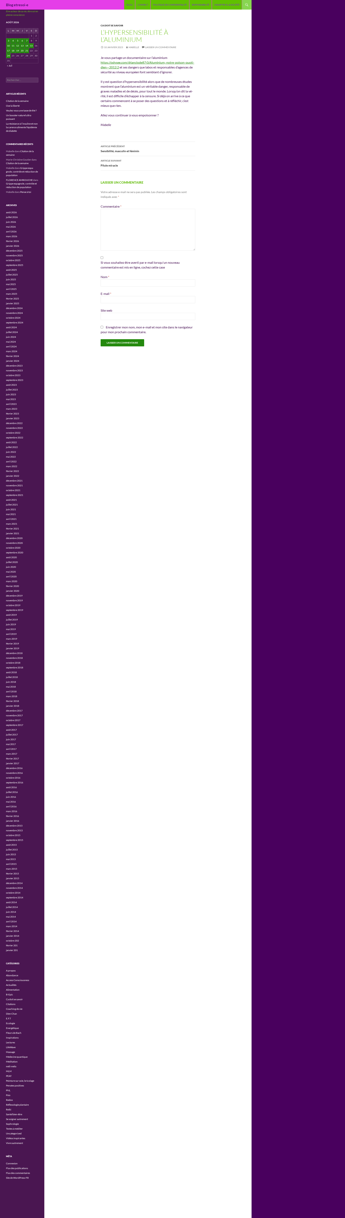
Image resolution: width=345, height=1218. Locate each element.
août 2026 (11, 212)
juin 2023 (11, 394)
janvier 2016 (12, 820)
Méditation (12, 1061)
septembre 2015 (14, 839)
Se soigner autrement (17, 1119)
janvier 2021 (12, 533)
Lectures (10, 1042)
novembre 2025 (14, 255)
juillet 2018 (12, 677)
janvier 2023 (12, 418)
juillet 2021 (12, 504)
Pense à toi (25, 191)
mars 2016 (11, 811)
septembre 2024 (14, 322)
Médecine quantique (17, 1056)
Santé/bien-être (14, 1114)
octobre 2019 (13, 605)
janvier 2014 (12, 935)
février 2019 (12, 643)
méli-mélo (11, 1066)
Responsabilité (200, 4)
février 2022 (12, 471)
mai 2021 (11, 514)
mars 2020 (11, 581)
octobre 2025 (13, 260)
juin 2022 (11, 451)
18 (13, 50)
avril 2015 (11, 863)
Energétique (12, 1028)
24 (8, 55)
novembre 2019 (14, 600)
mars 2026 (11, 236)
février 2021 (12, 528)
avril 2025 (11, 288)
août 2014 (11, 902)
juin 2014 (11, 911)
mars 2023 (11, 408)
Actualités (11, 984)
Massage (10, 1052)
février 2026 (12, 241)
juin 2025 (11, 279)
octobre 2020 (13, 547)
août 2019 (11, 614)
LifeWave (11, 1047)
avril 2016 (11, 806)
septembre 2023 (14, 380)
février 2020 (12, 586)
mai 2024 (11, 341)
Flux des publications (17, 1168)
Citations (10, 1004)
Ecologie (10, 1023)
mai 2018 (11, 686)
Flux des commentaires (18, 1172)
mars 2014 (11, 926)
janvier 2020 (12, 590)
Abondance (12, 975)
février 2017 (12, 758)
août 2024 (11, 327)
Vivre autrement (14, 1143)
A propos (11, 970)
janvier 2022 (12, 475)
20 (22, 50)
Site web (106, 310)
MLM (9, 1071)
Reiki (8, 1109)
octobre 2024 (13, 317)
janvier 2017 (12, 763)
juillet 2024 (12, 332)
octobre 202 (12, 940)
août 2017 (11, 729)
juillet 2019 (12, 619)
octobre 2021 (13, 490)
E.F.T (8, 1018)
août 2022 (11, 442)
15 (31, 45)
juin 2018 (11, 681)
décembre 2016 (14, 768)
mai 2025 (11, 284)
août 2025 (11, 269)
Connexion (12, 1163)
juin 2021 (11, 509)
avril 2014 (11, 921)
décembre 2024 (14, 308)
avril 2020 (11, 576)
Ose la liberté (13, 105)
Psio (8, 1095)
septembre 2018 (14, 667)
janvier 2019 (12, 648)
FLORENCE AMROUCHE (19, 179)
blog (130, 4)
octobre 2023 (13, 375)
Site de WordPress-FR (17, 1177)
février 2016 (12, 816)
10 (8, 45)
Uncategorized (14, 1133)
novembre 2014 (14, 887)
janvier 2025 (12, 303)
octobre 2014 (13, 892)
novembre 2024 (14, 312)
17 (8, 50)
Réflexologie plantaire (17, 1104)
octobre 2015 (13, 835)
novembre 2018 (14, 657)
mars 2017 (11, 753)
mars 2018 (11, 696)
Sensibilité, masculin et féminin (120, 149)
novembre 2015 (14, 830)
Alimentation (13, 989)
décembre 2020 (14, 538)
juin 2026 (11, 221)
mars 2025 (11, 293)
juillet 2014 (12, 907)
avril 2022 (11, 461)
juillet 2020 (12, 562)
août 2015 (11, 844)
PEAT (9, 1075)
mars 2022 (11, 466)
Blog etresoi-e (17, 5)
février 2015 (12, 873)
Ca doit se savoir (112, 25)
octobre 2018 (13, 662)
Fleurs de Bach (13, 1032)
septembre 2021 (14, 495)
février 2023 (12, 413)
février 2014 (12, 931)
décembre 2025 (14, 250)
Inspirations (12, 1037)
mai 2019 (11, 629)
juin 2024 (11, 336)
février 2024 (12, 356)
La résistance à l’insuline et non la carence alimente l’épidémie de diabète (22, 127)
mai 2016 (11, 801)
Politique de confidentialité (170, 4)
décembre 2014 (14, 883)
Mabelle (134, 47)
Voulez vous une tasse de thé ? (21, 110)
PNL (8, 1090)
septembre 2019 (14, 610)
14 (26, 45)
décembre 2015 (14, 825)
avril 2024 (11, 346)
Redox (9, 1099)
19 (17, 50)
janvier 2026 (12, 245)
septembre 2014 (14, 897)
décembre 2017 (14, 710)
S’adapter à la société (226, 4)
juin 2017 (11, 739)
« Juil (9, 65)
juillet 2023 (12, 389)
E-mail (106, 293)
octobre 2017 (13, 720)
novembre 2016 (14, 772)
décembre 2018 (14, 653)
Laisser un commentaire (160, 47)
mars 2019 (11, 638)
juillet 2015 (12, 849)
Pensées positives (15, 1085)
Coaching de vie (14, 1008)
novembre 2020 (14, 542)
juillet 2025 (12, 274)
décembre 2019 (14, 595)
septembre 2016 (14, 782)
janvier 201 (12, 950)
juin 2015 (11, 854)
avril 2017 (11, 748)
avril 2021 (11, 518)
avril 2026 (11, 231)
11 (13, 45)
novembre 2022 (14, 427)
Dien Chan (11, 1013)
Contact (143, 4)
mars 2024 (11, 351)
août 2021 (11, 499)
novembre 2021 (14, 485)
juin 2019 (11, 624)
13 (22, 45)
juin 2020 (11, 566)
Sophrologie (12, 1123)
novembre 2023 (14, 370)
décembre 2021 (14, 480)
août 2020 (11, 557)
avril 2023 (11, 403)
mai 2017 (11, 744)
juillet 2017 (12, 734)
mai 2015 (11, 859)
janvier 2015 (12, 878)
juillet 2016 (12, 792)
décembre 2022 (14, 423)
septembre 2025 (14, 265)
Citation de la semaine (17, 100)
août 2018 (11, 672)
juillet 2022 (12, 447)
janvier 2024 (12, 360)
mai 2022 (11, 456)
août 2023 (11, 384)
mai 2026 (11, 226)
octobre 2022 (13, 432)
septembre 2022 (14, 437)
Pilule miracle (111, 163)
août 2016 (11, 787)
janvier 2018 (12, 705)
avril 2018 (11, 691)
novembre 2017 (14, 715)
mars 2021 (11, 523)
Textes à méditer (14, 1128)
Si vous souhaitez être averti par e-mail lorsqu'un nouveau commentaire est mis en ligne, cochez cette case (140, 265)
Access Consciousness (17, 980)
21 (26, 50)
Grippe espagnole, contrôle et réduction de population (22, 171)
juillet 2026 (12, 217)
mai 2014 (11, 916)
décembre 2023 (14, 365)
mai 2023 (11, 399)
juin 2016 (11, 796)
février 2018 (12, 701)
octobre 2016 (13, 777)
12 (17, 45)
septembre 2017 (14, 724)
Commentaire (111, 206)
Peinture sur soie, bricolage (20, 1080)
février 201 (12, 945)
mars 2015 (11, 868)
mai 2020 (11, 571)
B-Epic (9, 994)
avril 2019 (11, 633)
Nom (105, 277)
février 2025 (12, 298)
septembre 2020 (14, 552)
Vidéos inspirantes (15, 1138)
